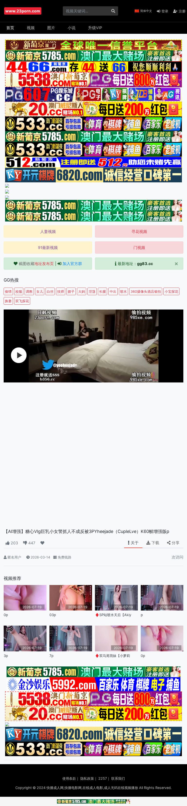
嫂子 (71, 291)
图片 (51, 27)
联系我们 (118, 778)
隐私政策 (87, 778)
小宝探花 (171, 291)
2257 (102, 778)
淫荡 (92, 291)
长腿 (102, 291)
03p (52, 615)
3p (6, 656)
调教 (29, 291)
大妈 (81, 291)
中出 (113, 291)
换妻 (8, 301)
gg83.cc (145, 263)
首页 (10, 27)
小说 (71, 27)
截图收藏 (36, 263)
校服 (18, 291)
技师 (60, 291)
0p (6, 615)
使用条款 (69, 778)
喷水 (123, 291)
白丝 (50, 291)
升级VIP (95, 27)
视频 (31, 27)
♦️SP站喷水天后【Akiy (113, 615)
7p (51, 656)
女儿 (39, 291)
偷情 (8, 291)
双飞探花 (22, 301)
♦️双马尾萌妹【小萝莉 (112, 656)
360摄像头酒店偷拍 (146, 291)
